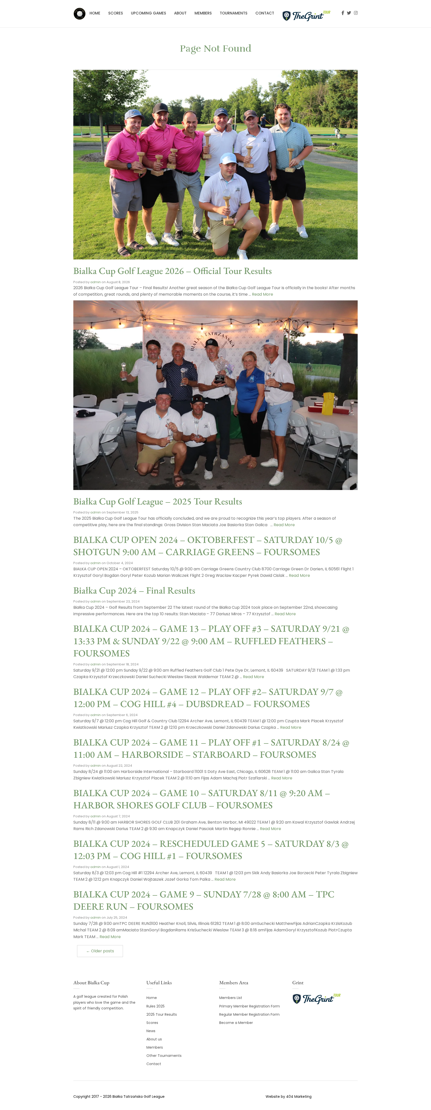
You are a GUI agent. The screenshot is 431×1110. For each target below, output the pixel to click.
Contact (264, 13)
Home (95, 13)
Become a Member (236, 1022)
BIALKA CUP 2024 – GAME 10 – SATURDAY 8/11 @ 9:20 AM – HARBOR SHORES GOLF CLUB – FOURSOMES (201, 799)
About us (154, 1039)
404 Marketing (299, 1096)
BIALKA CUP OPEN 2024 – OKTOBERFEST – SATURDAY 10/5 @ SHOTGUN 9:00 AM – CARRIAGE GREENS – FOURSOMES (207, 545)
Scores (115, 13)
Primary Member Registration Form (249, 1006)
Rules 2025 (155, 1006)
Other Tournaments (164, 1055)
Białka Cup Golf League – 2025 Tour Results (157, 501)
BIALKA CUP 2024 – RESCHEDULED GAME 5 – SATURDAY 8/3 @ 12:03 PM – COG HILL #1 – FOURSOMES (211, 849)
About (180, 13)
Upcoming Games (148, 13)
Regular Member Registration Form (249, 1014)
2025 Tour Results (161, 1014)
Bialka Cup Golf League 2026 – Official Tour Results (172, 270)
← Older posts (100, 951)
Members (203, 13)
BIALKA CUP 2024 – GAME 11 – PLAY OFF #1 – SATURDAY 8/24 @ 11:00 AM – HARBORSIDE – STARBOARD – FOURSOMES (211, 748)
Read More (262, 294)
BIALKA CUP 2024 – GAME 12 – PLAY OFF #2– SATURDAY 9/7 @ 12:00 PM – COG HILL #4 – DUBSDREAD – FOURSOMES (208, 697)
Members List (230, 997)
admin (95, 282)
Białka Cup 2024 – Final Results (134, 590)
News (150, 1030)
